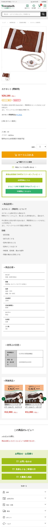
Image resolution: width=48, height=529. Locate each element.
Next (44, 399)
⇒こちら (19, 115)
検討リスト (27, 8)
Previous (3, 399)
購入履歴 (34, 8)
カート (39, 8)
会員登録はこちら (24, 180)
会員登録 (43, 1)
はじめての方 (34, 1)
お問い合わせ (26, 461)
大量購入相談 (26, 477)
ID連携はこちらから (24, 191)
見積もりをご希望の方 (26, 469)
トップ (4, 22)
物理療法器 (12, 22)
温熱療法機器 (22, 22)
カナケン (11, 135)
